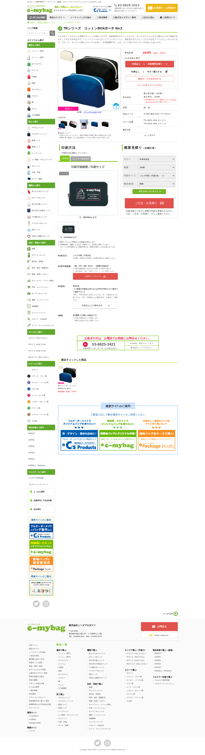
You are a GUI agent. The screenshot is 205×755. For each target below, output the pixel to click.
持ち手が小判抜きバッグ (41, 211)
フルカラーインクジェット (38, 484)
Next (117, 81)
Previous (61, 81)
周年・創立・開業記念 (40, 268)
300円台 (31, 453)
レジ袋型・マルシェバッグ (42, 160)
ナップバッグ (37, 153)
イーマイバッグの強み (80, 17)
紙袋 (33, 83)
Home (32, 22)
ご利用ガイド (169, 17)
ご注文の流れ (148, 17)
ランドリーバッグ (38, 313)
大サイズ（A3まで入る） (37, 351)
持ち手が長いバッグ (39, 204)
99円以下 (31, 433)
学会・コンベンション (40, 287)
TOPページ (33, 645)
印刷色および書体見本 (92, 305)
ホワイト (35, 370)
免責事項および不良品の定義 (40, 704)
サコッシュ (36, 166)
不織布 (34, 77)
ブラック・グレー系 (39, 376)
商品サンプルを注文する (149, 79)
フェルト (35, 96)
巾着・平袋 (36, 172)
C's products (33, 716)
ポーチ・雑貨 (37, 179)
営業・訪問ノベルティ (40, 274)
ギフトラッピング (38, 255)
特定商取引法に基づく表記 (39, 701)
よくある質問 (39, 492)
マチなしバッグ (38, 128)
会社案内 (37, 509)
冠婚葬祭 (35, 306)
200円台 (31, 446)
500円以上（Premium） (37, 465)
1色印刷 (64, 158)
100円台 (31, 440)
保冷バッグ (36, 230)
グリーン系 (36, 408)
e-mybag (32, 719)
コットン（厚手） (38, 57)
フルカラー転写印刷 (80, 159)
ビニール (35, 70)
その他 (34, 421)
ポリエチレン (37, 89)
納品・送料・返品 (35, 666)
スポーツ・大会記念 (39, 319)
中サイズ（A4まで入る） (37, 344)
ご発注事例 (102, 17)
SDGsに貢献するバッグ (41, 236)
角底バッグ (36, 147)
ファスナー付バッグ (39, 223)
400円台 (31, 459)
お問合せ (162, 626)
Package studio (35, 723)
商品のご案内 (43, 22)
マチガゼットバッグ (39, 134)
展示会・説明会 (38, 261)
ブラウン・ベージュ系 (40, 414)
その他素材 (36, 115)
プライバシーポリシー (37, 697)
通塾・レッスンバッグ (40, 300)
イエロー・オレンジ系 (40, 402)
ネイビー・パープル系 (40, 382)
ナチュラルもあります (92, 112)
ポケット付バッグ (38, 198)
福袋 (33, 249)
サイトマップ (34, 708)
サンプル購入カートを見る (149, 85)
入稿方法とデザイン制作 (124, 17)
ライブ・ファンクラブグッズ (43, 325)
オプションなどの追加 (37, 670)
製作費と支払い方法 (36, 659)
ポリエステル (37, 64)
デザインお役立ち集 (36, 683)
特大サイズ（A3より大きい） (39, 357)
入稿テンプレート (93, 276)
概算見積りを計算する (148, 191)
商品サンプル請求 (35, 663)
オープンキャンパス (39, 293)
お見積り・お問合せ (164, 8)
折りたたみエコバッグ (40, 191)
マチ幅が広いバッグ (39, 217)
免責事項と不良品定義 (43, 500)
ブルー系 (35, 389)
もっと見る (148, 135)
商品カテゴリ (34, 649)
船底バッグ (36, 140)
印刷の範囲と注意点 (36, 676)
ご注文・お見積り (146, 203)
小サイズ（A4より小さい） (38, 338)
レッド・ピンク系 (38, 395)
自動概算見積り (147, 64)
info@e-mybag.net (161, 635)
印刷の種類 (33, 680)
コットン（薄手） (38, 51)
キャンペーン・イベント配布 (43, 281)
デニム (34, 109)
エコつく (32, 731)
